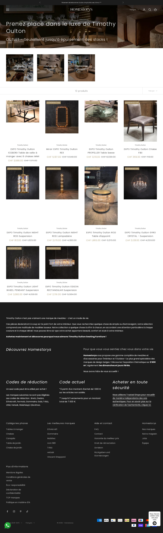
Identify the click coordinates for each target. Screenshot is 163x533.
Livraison (98, 447)
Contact (98, 433)
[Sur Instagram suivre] (14, 511)
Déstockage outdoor (81, 68)
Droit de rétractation (104, 443)
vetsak (50, 452)
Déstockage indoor (50, 68)
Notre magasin (149, 433)
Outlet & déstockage (20, 68)
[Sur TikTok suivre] (27, 511)
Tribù (49, 447)
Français (133, 10)
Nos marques (148, 429)
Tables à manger (14, 429)
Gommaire (52, 433)
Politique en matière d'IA (18, 502)
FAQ (96, 429)
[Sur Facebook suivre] (7, 511)
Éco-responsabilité (15, 485)
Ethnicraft (52, 429)
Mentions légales (14, 472)
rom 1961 (51, 443)
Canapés (10, 438)
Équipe (145, 443)
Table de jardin (13, 443)
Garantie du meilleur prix (106, 438)
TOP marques (13, 497)
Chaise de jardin (14, 447)
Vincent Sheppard (56, 456)
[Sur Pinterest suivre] (20, 511)
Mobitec (51, 438)
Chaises (10, 433)
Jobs (144, 438)
